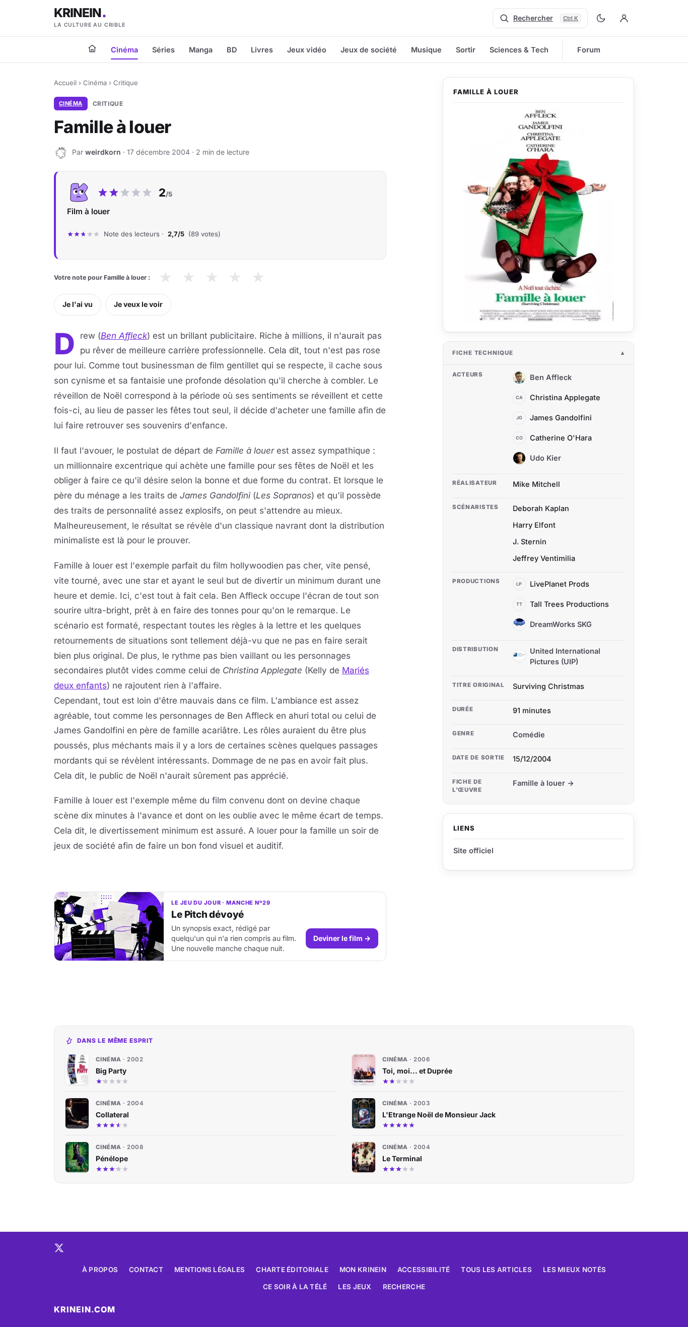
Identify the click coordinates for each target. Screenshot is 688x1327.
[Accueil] (92, 48)
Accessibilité (423, 1270)
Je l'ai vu (77, 304)
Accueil (65, 83)
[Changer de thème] (601, 18)
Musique (426, 49)
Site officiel (473, 850)
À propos (100, 1270)
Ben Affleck (124, 336)
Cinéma (124, 49)
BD (232, 49)
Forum (588, 49)
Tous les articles (496, 1270)
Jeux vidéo (306, 49)
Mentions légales (209, 1270)
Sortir (465, 49)
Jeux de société (368, 49)
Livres (262, 49)
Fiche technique (482, 352)
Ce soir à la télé (295, 1287)
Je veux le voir (138, 304)
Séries (163, 49)
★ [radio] (165, 277)
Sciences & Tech (519, 49)
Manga (201, 49)
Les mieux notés (574, 1270)
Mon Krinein (362, 1270)
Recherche (404, 1287)
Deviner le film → (342, 938)
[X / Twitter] (59, 1248)
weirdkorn (103, 152)
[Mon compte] (624, 18)
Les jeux (354, 1287)
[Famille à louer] (538, 216)
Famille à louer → (543, 783)
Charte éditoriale (292, 1270)
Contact (146, 1270)
